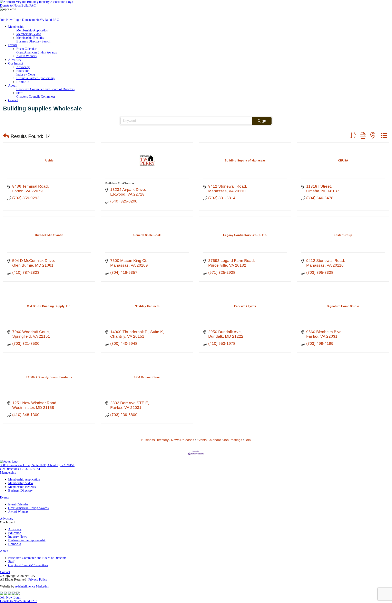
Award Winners (26, 56)
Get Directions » (11, 469)
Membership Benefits (30, 37)
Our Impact (15, 63)
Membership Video (28, 34)
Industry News (25, 74)
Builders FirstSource (119, 183)
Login (17, 19)
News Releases (182, 440)
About (12, 85)
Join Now (6, 19)
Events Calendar (209, 440)
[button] (6, 136)
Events (12, 45)
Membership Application (32, 30)
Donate (18, 5)
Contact (13, 100)
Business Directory (155, 440)
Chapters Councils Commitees (35, 96)
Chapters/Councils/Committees (28, 565)
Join (248, 440)
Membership (16, 26)
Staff (19, 93)
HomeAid (22, 81)
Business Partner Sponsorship (35, 78)
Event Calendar (26, 48)
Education (22, 70)
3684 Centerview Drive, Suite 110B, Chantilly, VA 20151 (37, 465)
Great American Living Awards (36, 52)
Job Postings (232, 440)
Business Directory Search (33, 41)
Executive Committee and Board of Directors (45, 89)
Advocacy (14, 59)
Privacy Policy (37, 579)
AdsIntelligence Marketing (32, 586)
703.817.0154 (31, 469)
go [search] (264, 121)
